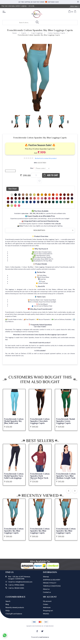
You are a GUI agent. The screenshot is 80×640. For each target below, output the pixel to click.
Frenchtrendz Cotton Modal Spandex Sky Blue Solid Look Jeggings (14, 422)
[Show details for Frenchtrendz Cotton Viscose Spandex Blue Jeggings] (66, 458)
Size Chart (12, 189)
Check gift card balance (14, 614)
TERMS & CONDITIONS (52, 586)
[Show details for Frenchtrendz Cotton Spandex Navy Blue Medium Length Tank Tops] (40, 458)
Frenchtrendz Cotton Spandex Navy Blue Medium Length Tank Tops (40, 477)
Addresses (47, 607)
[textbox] (16, 22)
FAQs (8, 610)
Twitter (42, 632)
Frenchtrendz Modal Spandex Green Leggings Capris (65, 421)
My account (47, 601)
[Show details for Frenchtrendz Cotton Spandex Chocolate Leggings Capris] (40, 403)
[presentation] (68, 490)
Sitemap (46, 577)
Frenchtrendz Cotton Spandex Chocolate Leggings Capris (40, 421)
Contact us (47, 592)
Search (8, 601)
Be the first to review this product (46, 158)
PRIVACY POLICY (49, 583)
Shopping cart (48, 610)
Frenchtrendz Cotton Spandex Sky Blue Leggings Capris (14, 531)
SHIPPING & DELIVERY (51, 580)
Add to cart (52, 175)
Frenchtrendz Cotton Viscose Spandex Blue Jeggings (66, 476)
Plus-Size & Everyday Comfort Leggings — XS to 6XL (18, 6)
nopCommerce (44, 637)
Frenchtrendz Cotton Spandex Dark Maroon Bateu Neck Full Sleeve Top (14, 477)
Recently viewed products (15, 607)
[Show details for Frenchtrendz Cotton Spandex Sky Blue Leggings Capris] (14, 513)
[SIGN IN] (75, 11)
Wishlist (46, 614)
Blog (7, 604)
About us (46, 589)
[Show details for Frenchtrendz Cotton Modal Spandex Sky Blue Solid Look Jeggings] (14, 403)
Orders (45, 604)
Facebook (37, 632)
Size (32, 168)
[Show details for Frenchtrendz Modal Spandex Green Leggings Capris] (66, 403)
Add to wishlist (39, 181)
